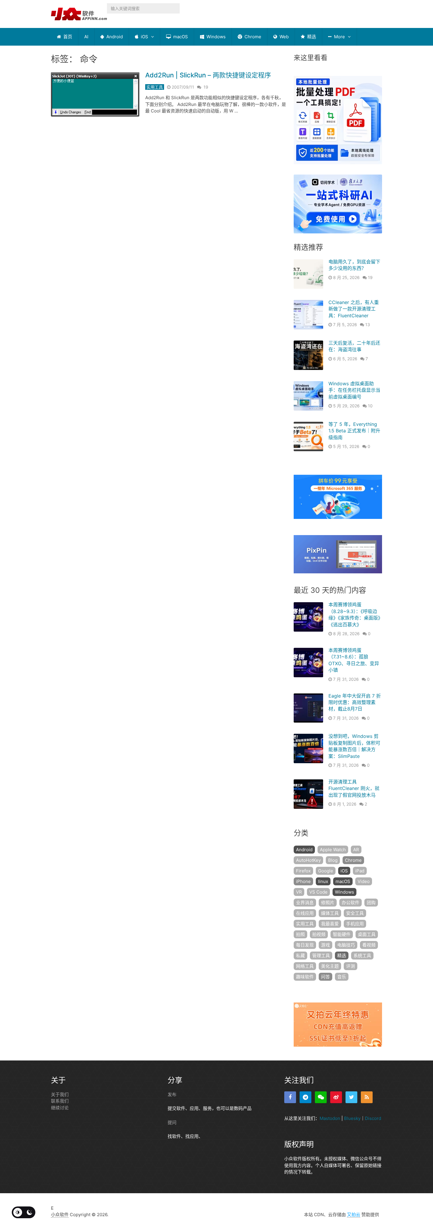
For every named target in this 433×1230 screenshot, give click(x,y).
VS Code (318, 892)
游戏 (325, 945)
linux (323, 881)
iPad (359, 871)
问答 (325, 977)
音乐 (341, 977)
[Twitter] (351, 1097)
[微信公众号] (321, 1097)
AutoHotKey (308, 860)
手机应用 (355, 924)
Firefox (303, 871)
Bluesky (352, 1118)
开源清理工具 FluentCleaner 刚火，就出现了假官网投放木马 (353, 788)
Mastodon (330, 1118)
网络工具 (305, 966)
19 (206, 86)
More (339, 36)
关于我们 (60, 1094)
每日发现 (305, 945)
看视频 (369, 945)
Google (325, 871)
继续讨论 (60, 1108)
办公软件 (350, 902)
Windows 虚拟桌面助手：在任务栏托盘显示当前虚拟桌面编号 (354, 390)
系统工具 (362, 955)
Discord (373, 1118)
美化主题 (330, 966)
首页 (67, 36)
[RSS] (367, 1097)
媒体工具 (330, 913)
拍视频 (318, 934)
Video (364, 881)
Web (283, 36)
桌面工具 (367, 934)
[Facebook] (290, 1097)
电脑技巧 (346, 945)
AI (86, 36)
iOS (144, 36)
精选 (311, 36)
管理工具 (321, 955)
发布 (172, 1094)
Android (114, 36)
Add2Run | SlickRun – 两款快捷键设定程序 (208, 75)
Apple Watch (333, 849)
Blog (333, 860)
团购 (371, 902)
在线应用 (305, 913)
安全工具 (355, 913)
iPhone (303, 881)
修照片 (327, 902)
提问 (172, 1122)
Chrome (252, 36)
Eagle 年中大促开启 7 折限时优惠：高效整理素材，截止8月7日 (354, 702)
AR (356, 849)
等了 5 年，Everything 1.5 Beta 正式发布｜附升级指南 (354, 430)
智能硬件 (342, 934)
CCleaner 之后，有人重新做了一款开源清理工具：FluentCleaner (353, 308)
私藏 (300, 955)
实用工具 (154, 86)
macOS (180, 36)
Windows (215, 36)
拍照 (300, 934)
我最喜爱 (330, 924)
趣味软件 (305, 977)
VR (299, 892)
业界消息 (305, 902)
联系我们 (60, 1101)
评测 (350, 966)
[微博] (336, 1097)
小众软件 (60, 1214)
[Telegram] (305, 1097)
